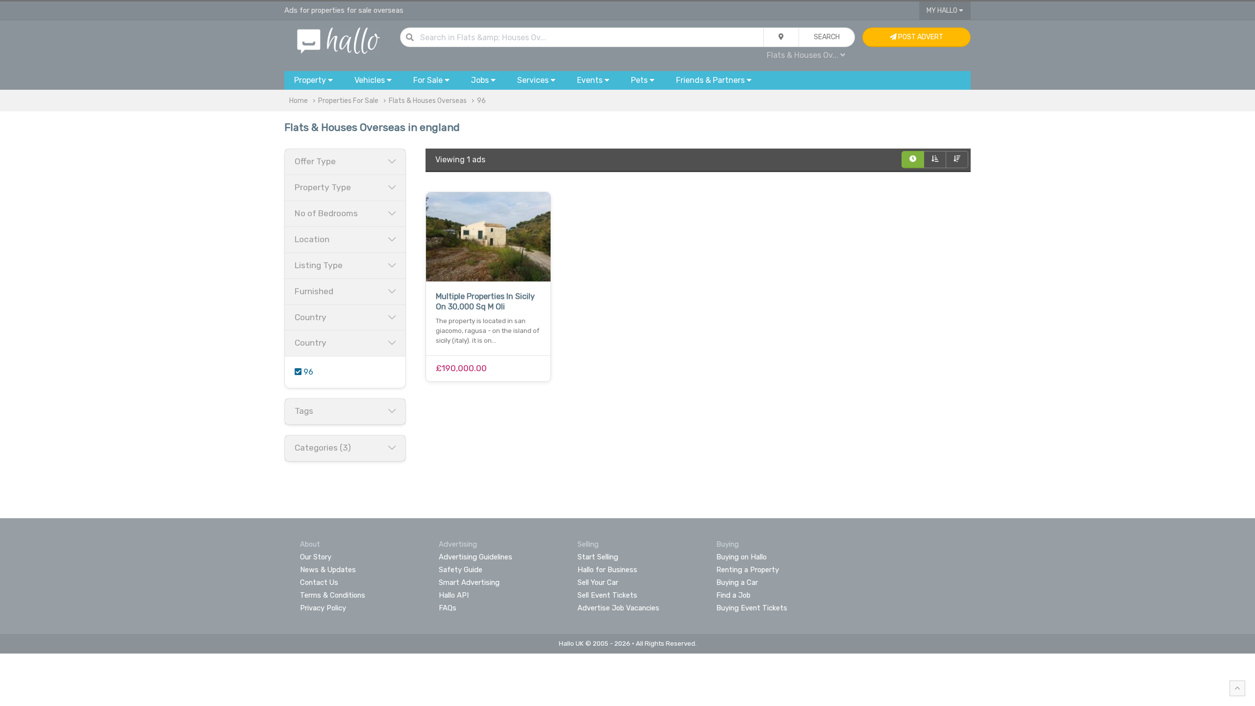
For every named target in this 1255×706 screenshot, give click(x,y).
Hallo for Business (607, 569)
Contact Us (319, 582)
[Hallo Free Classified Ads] (338, 40)
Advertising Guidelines (475, 557)
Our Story (315, 557)
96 (481, 101)
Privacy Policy (323, 608)
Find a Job (733, 595)
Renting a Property (747, 569)
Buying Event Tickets (751, 608)
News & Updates (328, 569)
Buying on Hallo (741, 557)
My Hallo (943, 10)
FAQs (447, 608)
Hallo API (454, 595)
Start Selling (597, 557)
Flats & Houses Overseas (428, 101)
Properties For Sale (348, 101)
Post (920, 37)
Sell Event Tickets (607, 595)
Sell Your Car (597, 582)
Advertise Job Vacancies (618, 608)
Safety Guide (460, 569)
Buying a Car (737, 582)
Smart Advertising (469, 582)
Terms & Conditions (332, 595)
